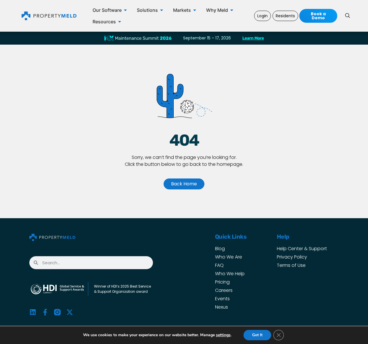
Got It (257, 335)
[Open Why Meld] (231, 10)
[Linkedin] (32, 312)
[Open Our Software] (125, 10)
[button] (347, 16)
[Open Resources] (119, 21)
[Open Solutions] (161, 10)
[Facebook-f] (45, 312)
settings (223, 335)
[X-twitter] (69, 312)
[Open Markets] (194, 10)
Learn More (253, 38)
